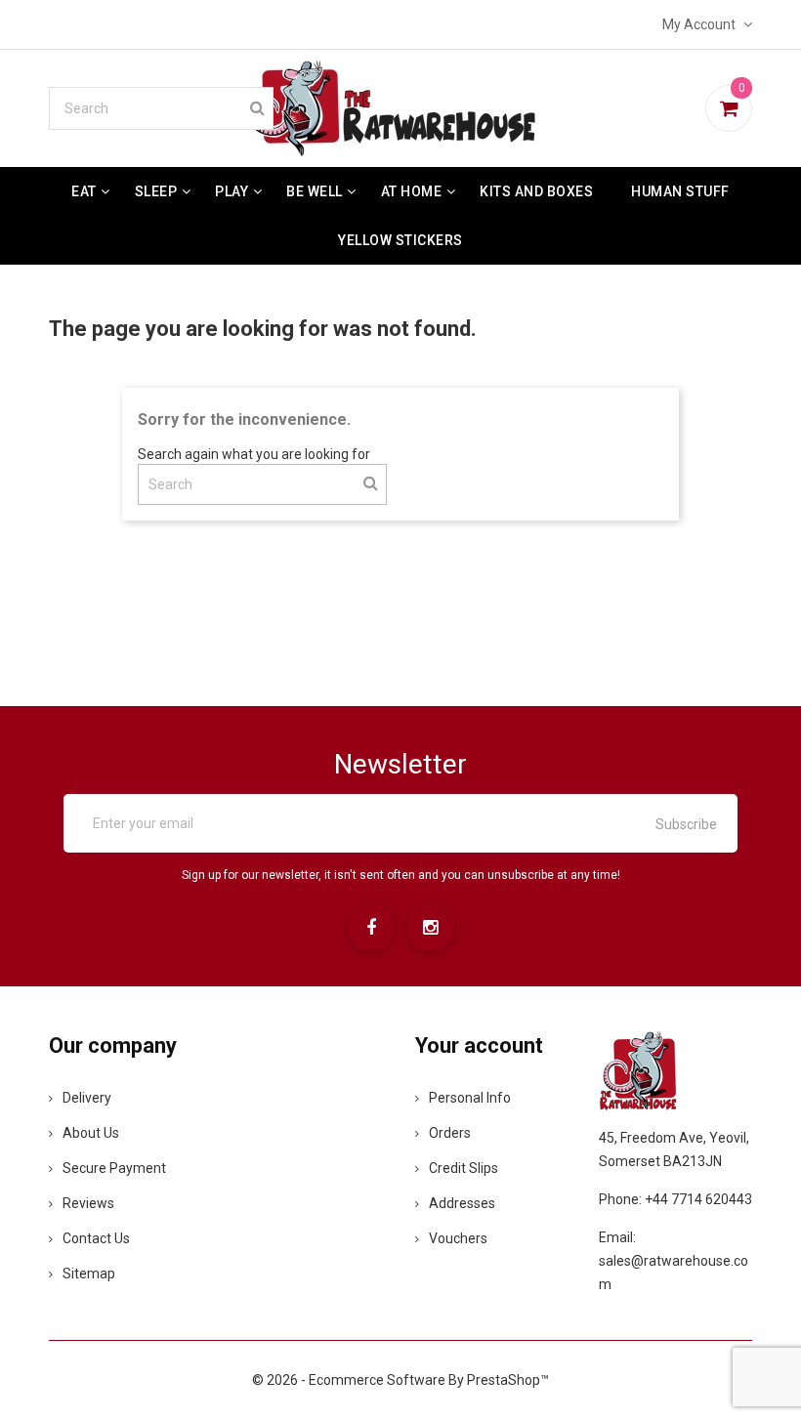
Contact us (96, 1238)
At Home (412, 191)
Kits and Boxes (536, 191)
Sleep (156, 191)
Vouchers (458, 1238)
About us (91, 1133)
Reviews (88, 1203)
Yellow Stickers (400, 240)
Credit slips (463, 1168)
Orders (450, 1133)
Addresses (462, 1203)
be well (314, 191)
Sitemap (89, 1273)
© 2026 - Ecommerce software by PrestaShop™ (400, 1380)
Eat (84, 191)
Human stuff (680, 191)
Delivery (87, 1098)
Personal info (470, 1098)
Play (231, 191)
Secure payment (114, 1168)
